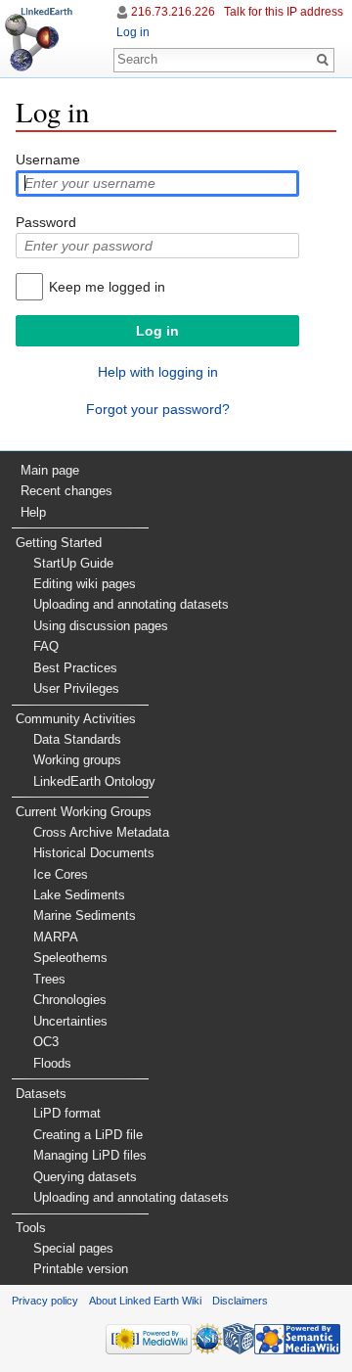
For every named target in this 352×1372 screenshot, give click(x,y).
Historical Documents (93, 853)
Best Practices (75, 668)
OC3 (46, 1041)
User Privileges (76, 688)
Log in (133, 32)
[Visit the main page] (39, 39)
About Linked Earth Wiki (145, 1300)
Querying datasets (85, 1176)
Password (46, 222)
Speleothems (70, 957)
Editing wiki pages (84, 583)
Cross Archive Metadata (101, 832)
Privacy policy (45, 1300)
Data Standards (77, 739)
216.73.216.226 (173, 12)
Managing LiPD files (90, 1155)
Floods (52, 1063)
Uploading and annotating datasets (131, 604)
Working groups (77, 760)
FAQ (46, 646)
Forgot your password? (158, 409)
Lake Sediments (79, 895)
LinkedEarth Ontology (94, 781)
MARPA (55, 937)
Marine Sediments (84, 915)
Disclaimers (240, 1300)
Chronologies (70, 999)
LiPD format (67, 1113)
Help (33, 512)
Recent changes (66, 490)
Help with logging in (158, 372)
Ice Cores (60, 874)
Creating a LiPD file (88, 1134)
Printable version (80, 1268)
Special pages (73, 1248)
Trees (49, 979)
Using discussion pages (100, 625)
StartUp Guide (73, 563)
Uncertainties (70, 1021)
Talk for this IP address (283, 12)
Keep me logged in (107, 287)
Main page (50, 470)
